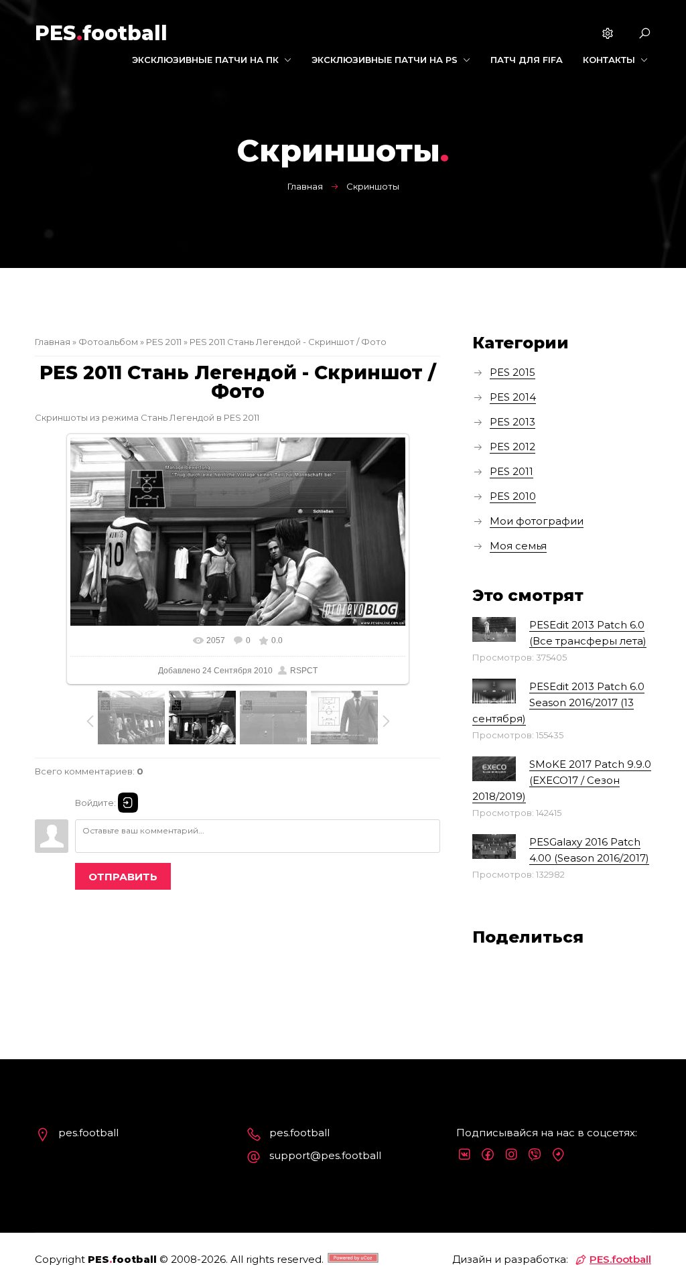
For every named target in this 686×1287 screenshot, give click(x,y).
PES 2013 (512, 421)
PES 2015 (512, 372)
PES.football (620, 1259)
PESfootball (101, 33)
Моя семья (518, 545)
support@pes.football (325, 1155)
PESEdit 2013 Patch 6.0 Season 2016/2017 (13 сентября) (558, 702)
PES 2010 (513, 496)
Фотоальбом (108, 341)
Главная (305, 186)
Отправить (122, 876)
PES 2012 (512, 446)
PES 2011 (164, 341)
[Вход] (128, 803)
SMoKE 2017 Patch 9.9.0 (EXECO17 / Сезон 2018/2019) (561, 780)
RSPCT (304, 670)
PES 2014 (513, 397)
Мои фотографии (537, 521)
